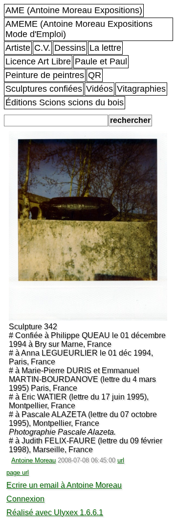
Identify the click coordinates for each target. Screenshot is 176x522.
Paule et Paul (101, 61)
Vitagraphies (141, 89)
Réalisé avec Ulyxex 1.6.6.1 (54, 512)
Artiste (17, 48)
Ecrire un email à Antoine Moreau (64, 485)
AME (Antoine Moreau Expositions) (73, 10)
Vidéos (99, 89)
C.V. (42, 48)
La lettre (105, 48)
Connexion (25, 499)
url (120, 460)
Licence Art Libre (38, 61)
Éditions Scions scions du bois (64, 102)
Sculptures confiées (43, 89)
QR (94, 75)
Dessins (70, 48)
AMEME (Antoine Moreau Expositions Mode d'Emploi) (79, 29)
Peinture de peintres (44, 75)
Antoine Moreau (33, 460)
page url (17, 472)
